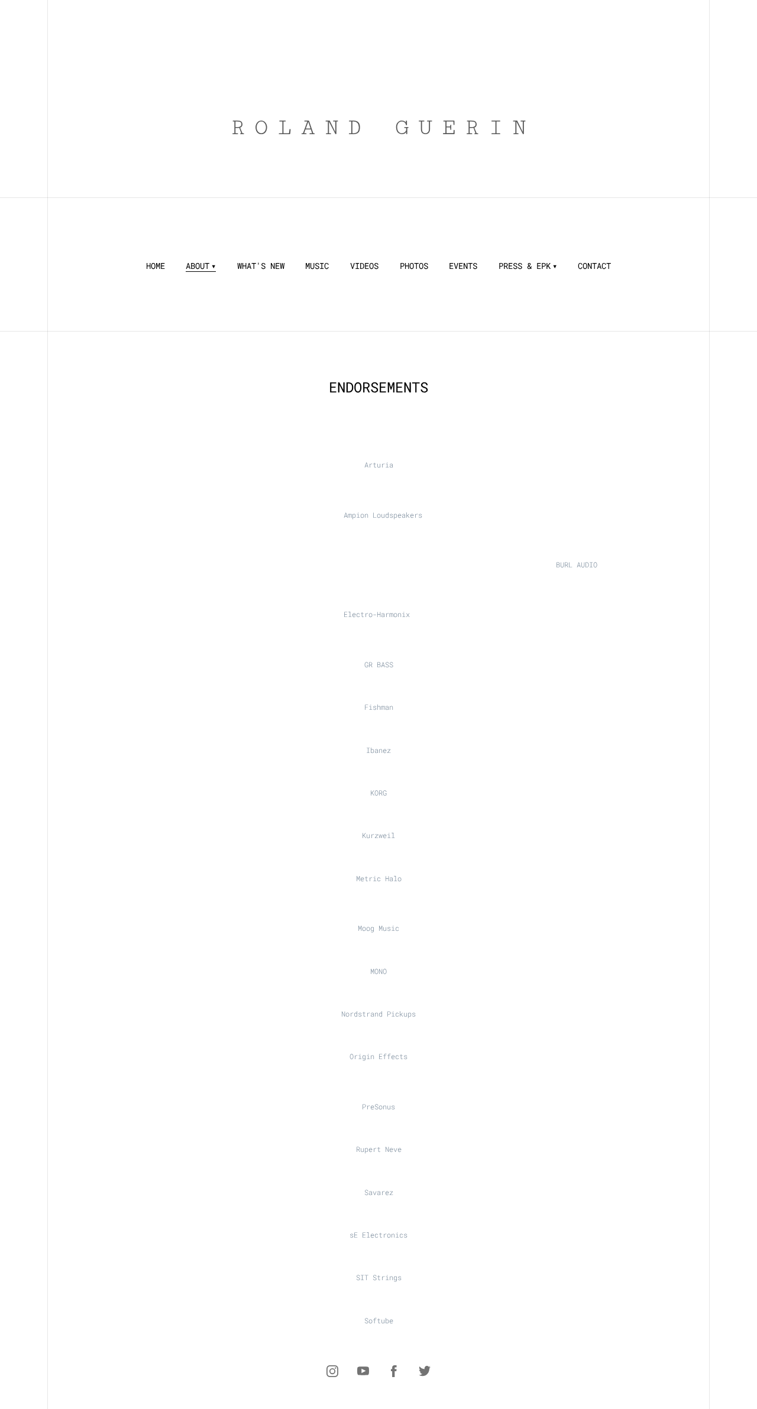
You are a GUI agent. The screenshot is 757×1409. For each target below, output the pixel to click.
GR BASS (378, 664)
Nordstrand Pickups (378, 1013)
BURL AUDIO (576, 564)
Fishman (378, 707)
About (197, 266)
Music (317, 266)
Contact (594, 266)
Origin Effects (378, 1056)
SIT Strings (379, 1277)
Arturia (378, 464)
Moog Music (378, 928)
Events (463, 266)
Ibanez (378, 750)
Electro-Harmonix (377, 614)
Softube (378, 1320)
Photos (414, 266)
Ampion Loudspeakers (383, 515)
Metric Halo (379, 878)
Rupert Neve (379, 1149)
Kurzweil (378, 835)
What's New (260, 266)
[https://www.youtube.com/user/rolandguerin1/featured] (363, 1371)
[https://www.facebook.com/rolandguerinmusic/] (394, 1371)
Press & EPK (525, 266)
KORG (378, 792)
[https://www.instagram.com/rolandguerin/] (332, 1371)
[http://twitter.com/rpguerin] (425, 1371)
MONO (378, 971)
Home (155, 266)
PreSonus (378, 1106)
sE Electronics (378, 1234)
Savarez (378, 1192)
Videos (364, 266)
